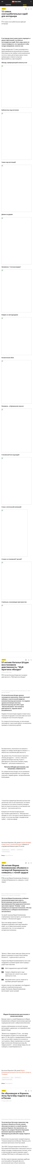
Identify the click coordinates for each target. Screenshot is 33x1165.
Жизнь (25, 4)
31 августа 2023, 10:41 (6, 1100)
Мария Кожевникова (7, 1079)
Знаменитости (5, 849)
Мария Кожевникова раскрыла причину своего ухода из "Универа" (16, 1072)
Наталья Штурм (6, 851)
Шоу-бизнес (20, 849)
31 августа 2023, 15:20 (6, 672)
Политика (8, 4)
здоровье (13, 849)
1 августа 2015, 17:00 (6, 19)
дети (12, 1077)
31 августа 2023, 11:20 (6, 875)
